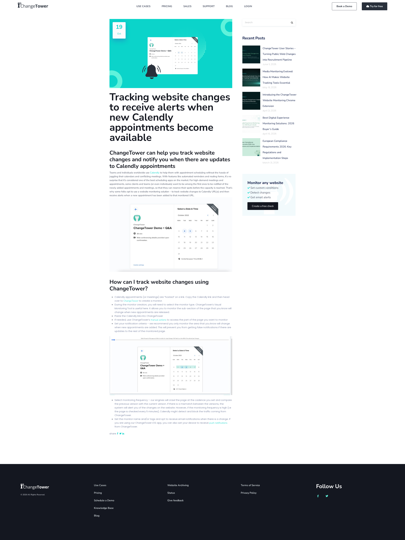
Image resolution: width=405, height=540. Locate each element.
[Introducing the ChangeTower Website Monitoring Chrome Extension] (251, 101)
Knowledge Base (104, 508)
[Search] (292, 23)
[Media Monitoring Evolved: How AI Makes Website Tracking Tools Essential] (251, 77)
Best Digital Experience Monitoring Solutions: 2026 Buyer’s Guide (278, 123)
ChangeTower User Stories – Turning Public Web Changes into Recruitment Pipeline (279, 54)
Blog (96, 515)
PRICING (167, 6)
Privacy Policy (248, 493)
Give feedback (175, 500)
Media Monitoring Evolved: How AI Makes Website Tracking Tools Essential (278, 77)
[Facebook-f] (318, 496)
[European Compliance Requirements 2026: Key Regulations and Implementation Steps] (251, 147)
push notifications (218, 422)
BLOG (229, 6)
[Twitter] (327, 496)
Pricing (98, 493)
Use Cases (100, 485)
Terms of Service (250, 485)
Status (171, 493)
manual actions (158, 319)
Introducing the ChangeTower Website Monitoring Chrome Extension (279, 100)
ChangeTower (131, 300)
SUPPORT (209, 6)
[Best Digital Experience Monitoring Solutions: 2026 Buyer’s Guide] (251, 124)
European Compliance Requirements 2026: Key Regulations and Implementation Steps (277, 149)
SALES (187, 6)
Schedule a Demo (104, 500)
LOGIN (248, 6)
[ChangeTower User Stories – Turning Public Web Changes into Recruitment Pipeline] (251, 54)
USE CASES (143, 6)
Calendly (154, 172)
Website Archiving (178, 485)
